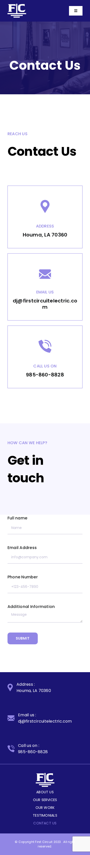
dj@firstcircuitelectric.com (45, 303)
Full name (17, 518)
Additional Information (31, 606)
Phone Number (23, 577)
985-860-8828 (45, 374)
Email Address (22, 548)
